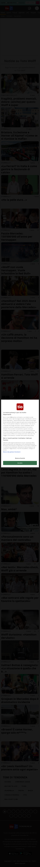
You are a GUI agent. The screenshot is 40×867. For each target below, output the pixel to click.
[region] (20, 433)
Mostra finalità (20, 458)
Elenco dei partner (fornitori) (11, 452)
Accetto (20, 463)
